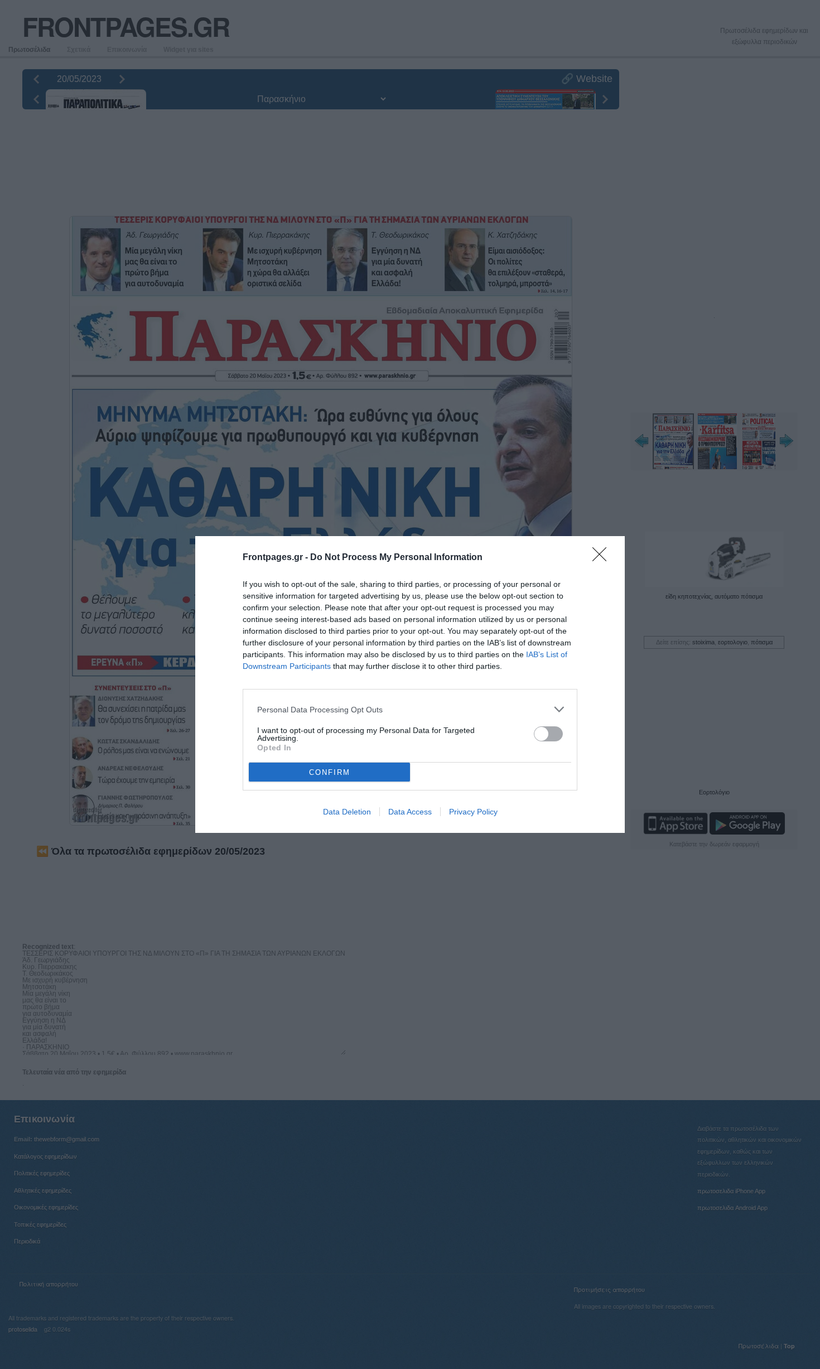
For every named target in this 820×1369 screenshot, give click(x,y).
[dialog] (410, 684)
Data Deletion (347, 811)
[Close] (603, 557)
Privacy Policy (473, 811)
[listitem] (410, 709)
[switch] (548, 733)
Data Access (410, 811)
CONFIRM (329, 772)
